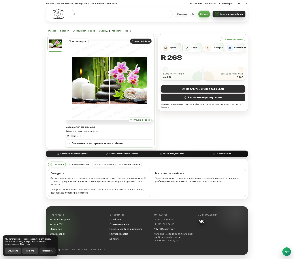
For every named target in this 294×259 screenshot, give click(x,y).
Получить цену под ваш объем (205, 89)
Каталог (204, 14)
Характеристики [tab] (80, 164)
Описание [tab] (58, 164)
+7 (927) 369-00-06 (164, 224)
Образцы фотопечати (110, 31)
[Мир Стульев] (58, 14)
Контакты (182, 14)
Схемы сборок (226, 3)
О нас (238, 3)
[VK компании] (201, 221)
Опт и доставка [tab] (105, 164)
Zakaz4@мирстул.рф (164, 228)
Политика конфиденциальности (126, 228)
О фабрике (115, 219)
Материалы (210, 3)
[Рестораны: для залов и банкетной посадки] (214, 47)
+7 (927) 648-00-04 (164, 219)
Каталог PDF (196, 3)
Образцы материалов (84, 31)
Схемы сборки (57, 233)
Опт (246, 3)
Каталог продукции (60, 219)
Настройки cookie (118, 233)
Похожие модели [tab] (131, 164)
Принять (30, 251)
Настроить (47, 251)
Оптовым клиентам (119, 224)
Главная (52, 31)
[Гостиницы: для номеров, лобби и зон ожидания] (235, 47)
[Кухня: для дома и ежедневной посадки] (171, 47)
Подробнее (25, 244)
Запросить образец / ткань (205, 97)
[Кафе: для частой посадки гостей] (192, 47)
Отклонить (13, 251)
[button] (110, 80)
